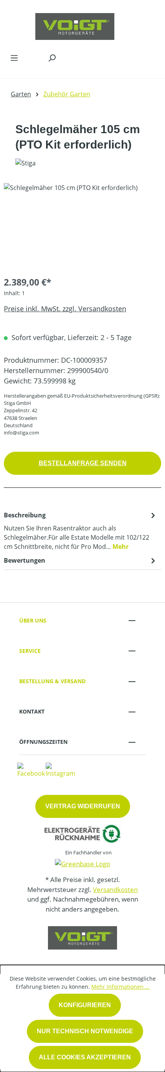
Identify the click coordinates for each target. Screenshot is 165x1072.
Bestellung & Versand (52, 681)
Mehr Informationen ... (120, 986)
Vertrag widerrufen (82, 806)
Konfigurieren (85, 1005)
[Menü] (14, 57)
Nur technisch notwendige (85, 1031)
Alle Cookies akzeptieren (85, 1057)
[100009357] (82, 226)
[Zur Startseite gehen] (75, 24)
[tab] (80, 530)
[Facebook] (31, 769)
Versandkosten (115, 889)
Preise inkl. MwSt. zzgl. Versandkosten (65, 308)
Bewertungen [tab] (24, 560)
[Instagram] (60, 769)
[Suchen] (52, 57)
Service (30, 650)
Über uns (32, 620)
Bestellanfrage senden (83, 463)
